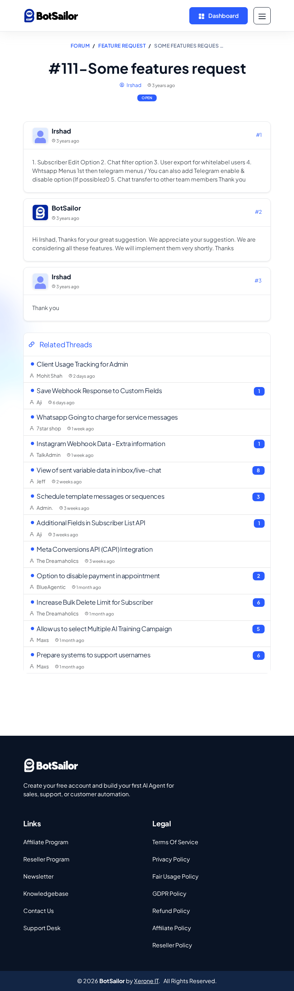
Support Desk (42, 928)
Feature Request (122, 45)
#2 (258, 211)
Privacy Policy (171, 859)
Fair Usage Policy (175, 876)
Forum (80, 45)
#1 (259, 134)
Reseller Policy (172, 945)
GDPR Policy (169, 893)
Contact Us (38, 910)
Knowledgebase (45, 893)
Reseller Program (46, 859)
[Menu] (262, 15)
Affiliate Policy (171, 928)
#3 (258, 280)
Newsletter (38, 876)
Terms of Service (175, 842)
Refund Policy (171, 910)
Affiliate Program (45, 842)
